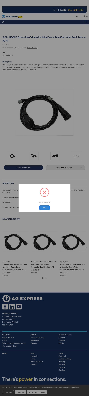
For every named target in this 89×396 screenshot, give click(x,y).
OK (44, 208)
